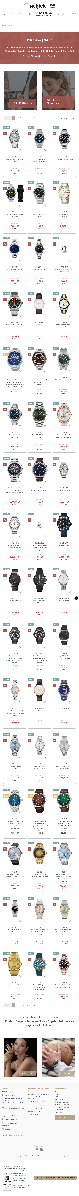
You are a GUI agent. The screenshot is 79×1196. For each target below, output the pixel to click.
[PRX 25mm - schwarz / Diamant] (15, 909)
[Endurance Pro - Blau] (64, 524)
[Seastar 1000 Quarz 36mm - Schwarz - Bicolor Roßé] (64, 964)
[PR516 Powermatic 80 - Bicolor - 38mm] (64, 304)
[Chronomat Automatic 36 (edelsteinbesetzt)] (15, 524)
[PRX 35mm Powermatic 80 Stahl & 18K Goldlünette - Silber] (64, 909)
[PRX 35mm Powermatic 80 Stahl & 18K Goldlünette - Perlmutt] (39, 909)
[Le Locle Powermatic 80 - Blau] (15, 249)
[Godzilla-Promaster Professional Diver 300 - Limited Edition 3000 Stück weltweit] (15, 635)
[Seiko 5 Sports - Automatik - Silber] (15, 138)
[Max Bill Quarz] (39, 690)
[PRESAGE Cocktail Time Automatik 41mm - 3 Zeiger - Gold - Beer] (39, 854)
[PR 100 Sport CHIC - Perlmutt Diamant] (39, 745)
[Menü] (4, 14)
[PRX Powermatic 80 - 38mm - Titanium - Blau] (39, 138)
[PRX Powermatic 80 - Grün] (64, 359)
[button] (76, 598)
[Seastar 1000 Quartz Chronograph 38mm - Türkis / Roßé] (39, 964)
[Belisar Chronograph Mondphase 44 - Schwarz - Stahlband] (15, 469)
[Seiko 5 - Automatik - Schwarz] (39, 193)
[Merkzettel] (58, 14)
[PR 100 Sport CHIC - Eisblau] (15, 745)
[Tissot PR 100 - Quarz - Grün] (39, 414)
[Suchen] (29, 14)
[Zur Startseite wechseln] (39, 5)
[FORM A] (39, 304)
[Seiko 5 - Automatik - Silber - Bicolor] (64, 193)
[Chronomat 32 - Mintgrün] (64, 469)
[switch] (7, 1188)
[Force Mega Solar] (15, 580)
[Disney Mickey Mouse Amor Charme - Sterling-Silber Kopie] (39, 524)
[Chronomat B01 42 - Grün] (15, 304)
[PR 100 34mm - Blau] (39, 249)
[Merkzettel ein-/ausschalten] (20, 150)
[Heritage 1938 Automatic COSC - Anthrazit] (64, 635)
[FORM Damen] (64, 580)
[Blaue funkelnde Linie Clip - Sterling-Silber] (64, 249)
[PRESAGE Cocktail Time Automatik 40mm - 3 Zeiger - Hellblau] (15, 854)
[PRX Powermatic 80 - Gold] (15, 964)
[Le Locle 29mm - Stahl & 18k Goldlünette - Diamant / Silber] (15, 690)
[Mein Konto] (63, 14)
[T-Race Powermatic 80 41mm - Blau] (15, 414)
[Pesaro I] (64, 690)
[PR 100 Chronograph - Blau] (64, 138)
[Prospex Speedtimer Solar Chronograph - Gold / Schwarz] (39, 359)
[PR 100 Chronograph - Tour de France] (15, 193)
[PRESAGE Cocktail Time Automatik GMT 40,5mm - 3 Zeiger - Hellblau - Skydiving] (64, 854)
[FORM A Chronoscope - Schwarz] (39, 580)
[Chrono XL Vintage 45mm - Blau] (39, 469)
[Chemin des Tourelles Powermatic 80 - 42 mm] (64, 414)
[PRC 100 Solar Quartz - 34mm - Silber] (64, 745)
